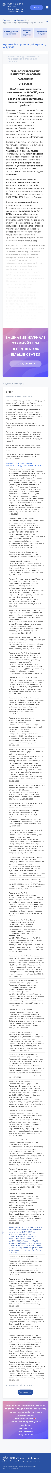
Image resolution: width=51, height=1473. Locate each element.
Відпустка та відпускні (27, 33)
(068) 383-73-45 (25, 1431)
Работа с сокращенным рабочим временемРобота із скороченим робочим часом (25, 425)
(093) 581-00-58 (26, 1435)
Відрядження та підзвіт (41, 33)
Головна (6, 20)
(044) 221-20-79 (25, 1428)
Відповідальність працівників (11, 33)
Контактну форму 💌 (25, 1418)
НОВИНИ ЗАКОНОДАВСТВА (19, 396)
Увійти (37, 7)
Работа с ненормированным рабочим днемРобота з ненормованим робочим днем (23, 448)
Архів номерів (20, 20)
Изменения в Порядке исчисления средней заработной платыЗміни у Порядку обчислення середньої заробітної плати (25, 403)
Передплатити (25, 364)
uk (47, 21)
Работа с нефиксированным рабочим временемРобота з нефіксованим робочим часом (23, 457)
